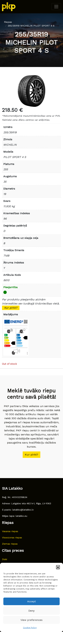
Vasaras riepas (10, 531)
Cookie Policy (30, 627)
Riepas (8, 22)
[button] (58, 567)
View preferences (31, 620)
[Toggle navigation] (56, 6)
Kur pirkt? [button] (31, 454)
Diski (4, 559)
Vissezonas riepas (12, 537)
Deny (31, 610)
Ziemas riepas (10, 543)
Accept (31, 601)
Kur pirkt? (10, 307)
